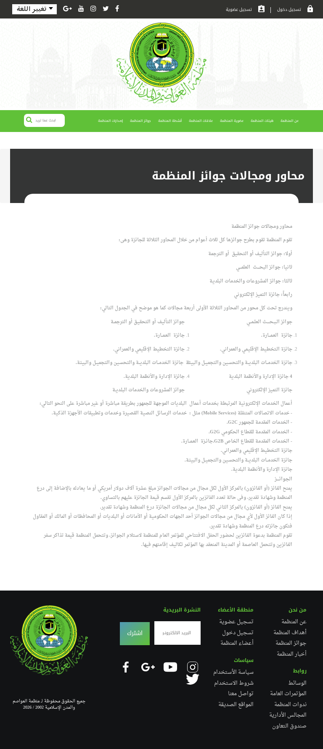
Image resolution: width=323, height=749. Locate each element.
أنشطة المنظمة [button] (170, 121)
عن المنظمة (294, 622)
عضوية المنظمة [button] (232, 121)
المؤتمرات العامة (288, 694)
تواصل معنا (241, 694)
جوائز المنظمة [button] (140, 121)
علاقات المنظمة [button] (201, 121)
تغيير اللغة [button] (32, 9)
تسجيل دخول (289, 10)
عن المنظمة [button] (290, 121)
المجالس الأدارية (288, 715)
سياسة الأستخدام (233, 672)
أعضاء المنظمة (237, 643)
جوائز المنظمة (291, 643)
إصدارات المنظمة (110, 121)
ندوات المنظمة (290, 705)
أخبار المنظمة (292, 654)
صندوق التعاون (289, 726)
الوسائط (297, 683)
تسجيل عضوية (239, 10)
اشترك (135, 633)
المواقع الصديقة (236, 705)
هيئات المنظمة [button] (262, 121)
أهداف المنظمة (290, 633)
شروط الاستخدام (234, 683)
